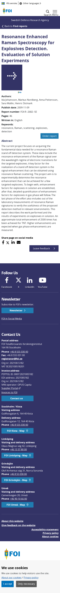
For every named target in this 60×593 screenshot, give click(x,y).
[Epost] (19, 242)
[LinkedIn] (13, 242)
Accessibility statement (45, 529)
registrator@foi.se (11, 358)
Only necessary (26, 583)
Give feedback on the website (18, 525)
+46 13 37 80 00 (18, 449)
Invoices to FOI (9, 392)
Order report (49, 136)
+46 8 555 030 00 (19, 351)
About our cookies (11, 577)
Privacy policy (51, 533)
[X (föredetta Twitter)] (7, 242)
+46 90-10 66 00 (18, 498)
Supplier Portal (11, 388)
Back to (16, 26)
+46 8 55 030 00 (18, 474)
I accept (7, 583)
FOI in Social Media (11, 318)
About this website (12, 521)
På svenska (11, 3)
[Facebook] (3, 242)
